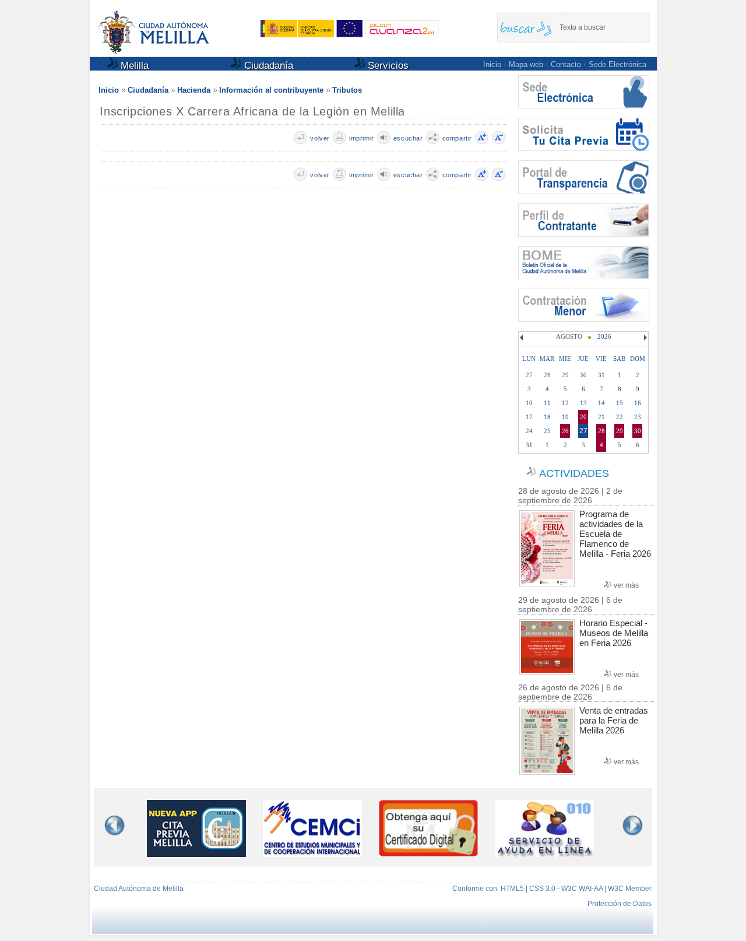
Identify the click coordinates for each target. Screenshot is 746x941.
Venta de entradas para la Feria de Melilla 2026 (613, 720)
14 (601, 402)
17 (529, 416)
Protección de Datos (619, 904)
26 (565, 430)
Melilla (133, 65)
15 (619, 402)
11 (547, 402)
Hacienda (193, 90)
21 (601, 416)
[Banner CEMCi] (312, 854)
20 (583, 416)
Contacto (566, 64)
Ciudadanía (267, 65)
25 (547, 430)
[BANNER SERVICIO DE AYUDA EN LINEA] (544, 854)
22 (619, 416)
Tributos (347, 90)
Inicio (492, 64)
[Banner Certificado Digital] (428, 853)
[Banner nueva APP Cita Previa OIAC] (196, 854)
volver (320, 138)
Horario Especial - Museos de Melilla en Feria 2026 (613, 633)
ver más (626, 585)
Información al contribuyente (271, 90)
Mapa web (526, 64)
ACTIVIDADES (574, 473)
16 (637, 402)
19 (565, 416)
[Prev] (523, 337)
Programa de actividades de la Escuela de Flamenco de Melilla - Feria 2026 (615, 534)
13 (583, 402)
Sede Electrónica (617, 64)
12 (565, 402)
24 (529, 430)
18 (547, 416)
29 (619, 430)
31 (529, 444)
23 (637, 416)
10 (529, 402)
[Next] (644, 337)
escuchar (408, 138)
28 (601, 430)
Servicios (387, 65)
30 (637, 430)
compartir (457, 138)
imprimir (361, 138)
